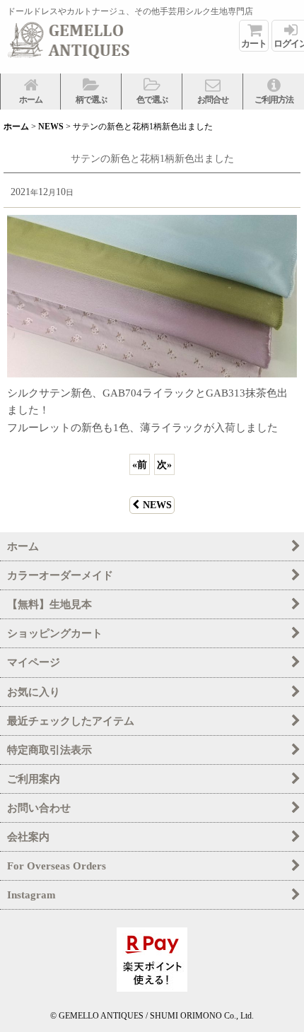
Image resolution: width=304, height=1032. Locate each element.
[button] (91, 92)
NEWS (157, 504)
